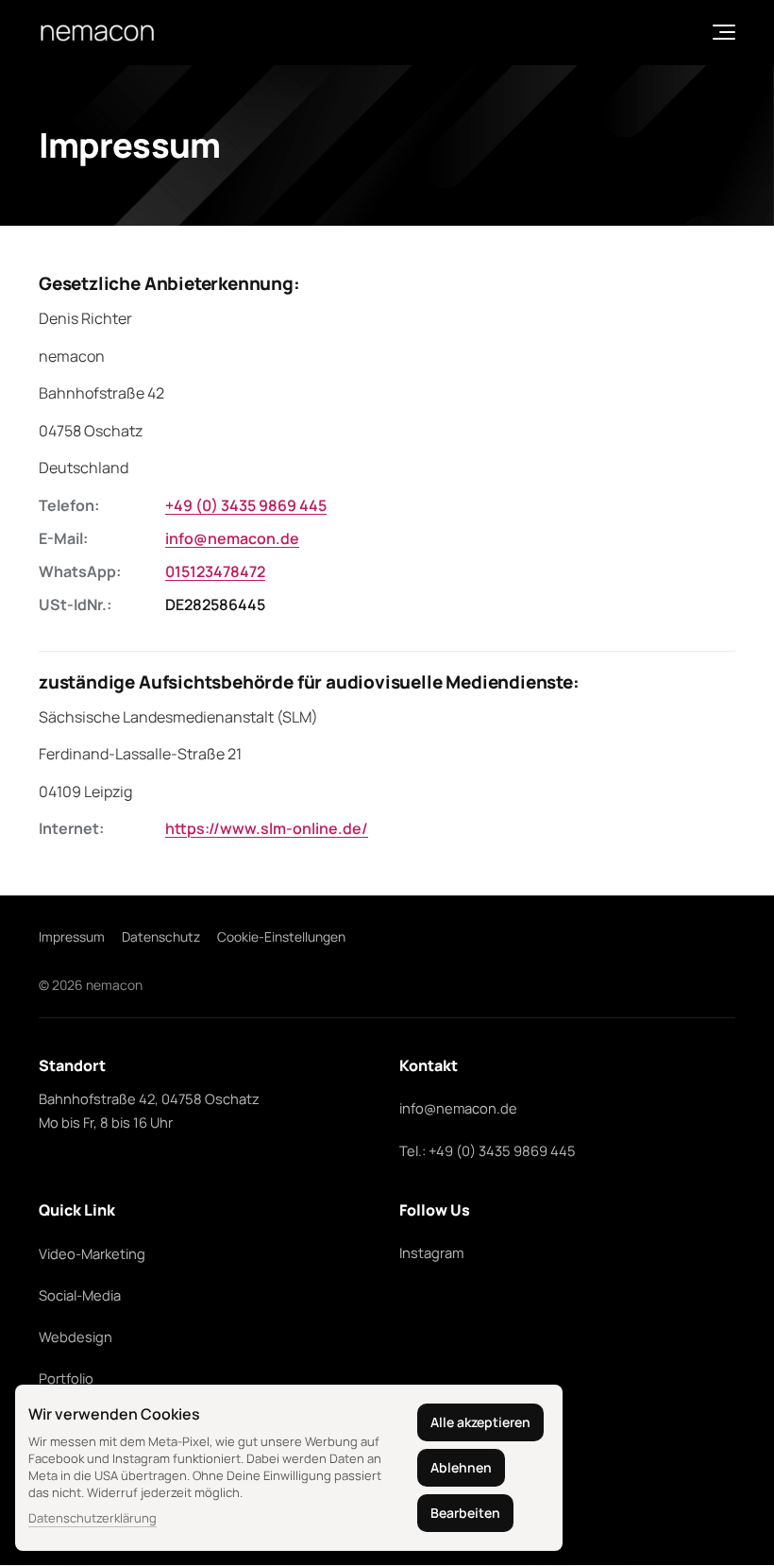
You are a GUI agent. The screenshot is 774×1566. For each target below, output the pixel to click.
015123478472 (215, 571)
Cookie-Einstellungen (281, 936)
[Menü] (724, 32)
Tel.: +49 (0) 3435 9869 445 (487, 1150)
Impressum (72, 936)
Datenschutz (161, 936)
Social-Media (80, 1294)
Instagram (431, 1252)
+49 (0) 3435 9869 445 (246, 505)
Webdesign (75, 1336)
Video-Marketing (92, 1253)
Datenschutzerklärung (92, 1518)
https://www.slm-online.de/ (266, 828)
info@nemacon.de (232, 538)
